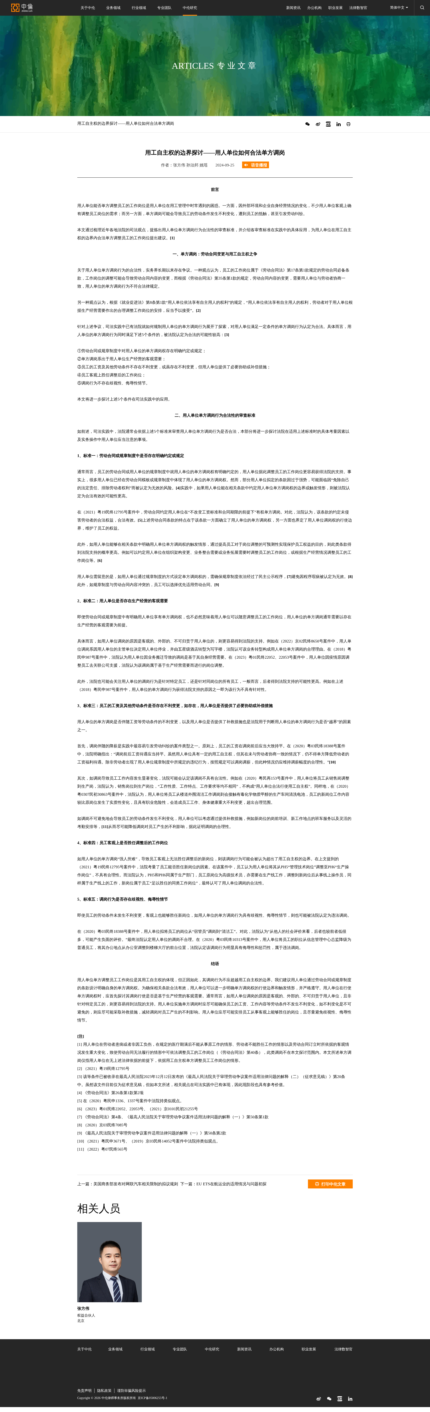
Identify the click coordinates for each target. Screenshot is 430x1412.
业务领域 (113, 8)
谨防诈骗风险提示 (131, 1391)
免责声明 (84, 1391)
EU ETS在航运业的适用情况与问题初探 (231, 1184)
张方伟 (83, 1308)
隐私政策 (104, 1391)
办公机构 (314, 8)
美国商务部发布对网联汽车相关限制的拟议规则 (135, 1184)
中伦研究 (190, 8)
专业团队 (164, 8)
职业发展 (335, 8)
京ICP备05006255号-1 (152, 1398)
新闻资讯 (293, 8)
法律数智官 (358, 8)
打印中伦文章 (333, 1184)
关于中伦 (88, 8)
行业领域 (139, 8)
